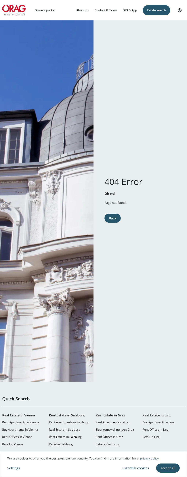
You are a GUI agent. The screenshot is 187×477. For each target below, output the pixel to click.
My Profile (180, 10)
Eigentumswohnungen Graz (115, 430)
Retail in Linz (151, 437)
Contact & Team (106, 10)
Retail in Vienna (12, 444)
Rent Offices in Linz (155, 430)
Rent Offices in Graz (109, 437)
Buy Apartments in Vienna (20, 430)
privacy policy (149, 458)
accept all (168, 468)
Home (14, 10)
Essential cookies (135, 468)
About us (82, 10)
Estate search (156, 10)
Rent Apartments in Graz (113, 422)
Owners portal (45, 10)
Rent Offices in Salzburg (65, 437)
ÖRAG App (130, 10)
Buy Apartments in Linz (158, 422)
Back (112, 218)
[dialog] (93, 464)
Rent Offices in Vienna (17, 437)
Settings (13, 468)
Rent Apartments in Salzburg (69, 422)
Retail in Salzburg (61, 444)
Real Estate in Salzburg (64, 430)
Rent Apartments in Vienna (20, 422)
